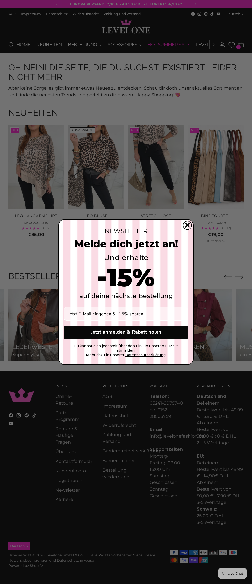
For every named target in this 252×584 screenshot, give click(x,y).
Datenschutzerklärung (145, 355)
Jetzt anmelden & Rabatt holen (126, 332)
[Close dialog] (187, 225)
